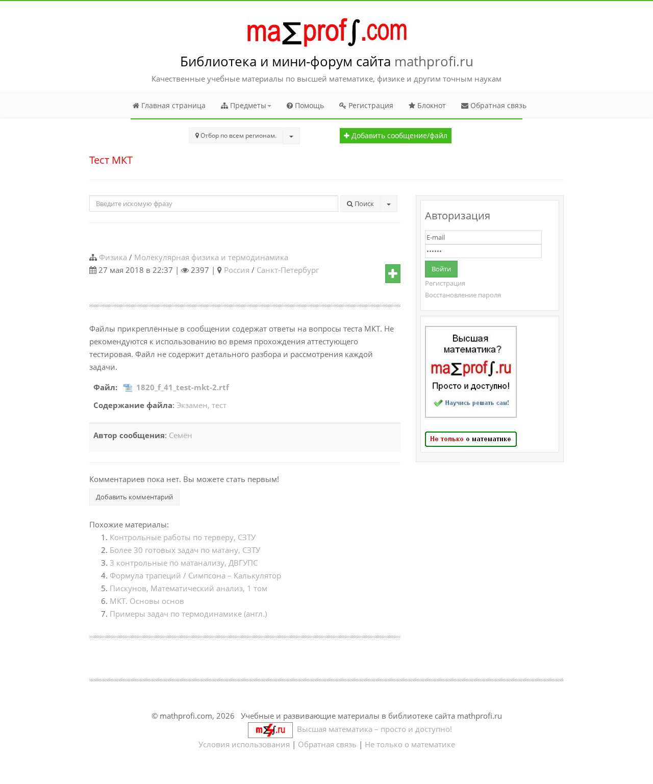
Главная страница (172, 105)
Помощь (308, 105)
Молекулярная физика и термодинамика (211, 257)
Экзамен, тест (202, 405)
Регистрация (369, 105)
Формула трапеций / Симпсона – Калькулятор (195, 575)
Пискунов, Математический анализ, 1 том (188, 588)
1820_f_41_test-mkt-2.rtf (182, 387)
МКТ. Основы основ (147, 601)
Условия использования (244, 744)
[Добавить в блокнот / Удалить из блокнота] (392, 274)
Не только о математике (410, 744)
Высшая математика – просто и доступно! (372, 729)
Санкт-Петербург (288, 270)
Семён (180, 435)
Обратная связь (497, 105)
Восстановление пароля (463, 294)
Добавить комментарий (134, 496)
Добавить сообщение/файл (398, 135)
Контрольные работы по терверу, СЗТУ (183, 537)
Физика (113, 257)
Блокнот (430, 105)
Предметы (247, 105)
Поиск (363, 203)
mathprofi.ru (433, 61)
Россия (236, 270)
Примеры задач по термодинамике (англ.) (188, 614)
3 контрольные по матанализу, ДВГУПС (184, 563)
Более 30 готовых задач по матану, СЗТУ (185, 550)
